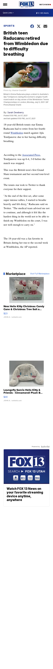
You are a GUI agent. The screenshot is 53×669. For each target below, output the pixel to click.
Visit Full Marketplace (39, 274)
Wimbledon (16, 132)
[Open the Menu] (5, 4)
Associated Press (31, 155)
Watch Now (44, 4)
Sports (9, 25)
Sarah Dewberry (15, 112)
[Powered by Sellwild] (45, 447)
